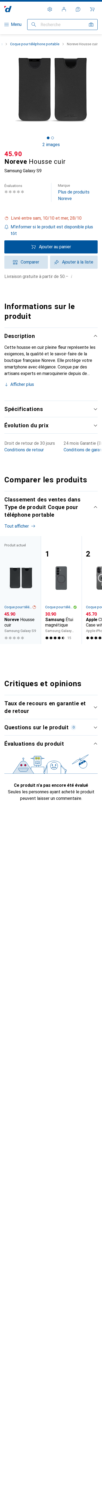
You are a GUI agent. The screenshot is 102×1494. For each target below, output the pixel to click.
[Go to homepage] (8, 9)
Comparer (30, 262)
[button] (51, 218)
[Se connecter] (63, 9)
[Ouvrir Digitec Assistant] (78, 9)
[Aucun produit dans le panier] (92, 9)
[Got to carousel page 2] (52, 138)
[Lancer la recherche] (33, 24)
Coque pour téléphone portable (34, 44)
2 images (51, 144)
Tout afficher (16, 526)
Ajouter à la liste (77, 262)
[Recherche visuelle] (91, 24)
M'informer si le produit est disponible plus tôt (52, 230)
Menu (16, 24)
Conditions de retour (24, 449)
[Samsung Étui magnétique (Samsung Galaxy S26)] (61, 590)
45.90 (13, 154)
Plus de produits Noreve (73, 192)
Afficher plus (22, 384)
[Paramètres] (49, 9)
